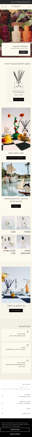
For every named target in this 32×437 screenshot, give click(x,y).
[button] (29, 7)
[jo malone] (16, 7)
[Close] (30, 421)
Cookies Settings (15, 429)
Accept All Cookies (15, 434)
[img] (2, 7)
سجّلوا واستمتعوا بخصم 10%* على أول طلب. (20, 2)
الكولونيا (27, 232)
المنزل (12, 232)
